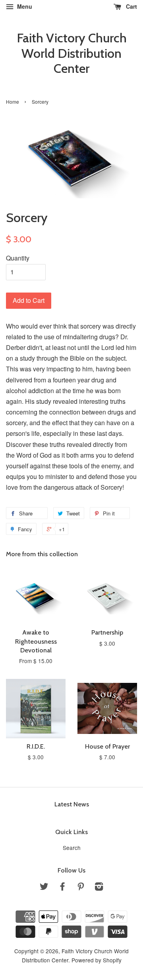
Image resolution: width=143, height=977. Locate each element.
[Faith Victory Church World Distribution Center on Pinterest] (80, 887)
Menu (23, 6)
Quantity (17, 257)
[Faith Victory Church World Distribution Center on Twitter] (44, 887)
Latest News (71, 804)
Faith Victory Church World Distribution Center (72, 53)
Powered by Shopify (97, 960)
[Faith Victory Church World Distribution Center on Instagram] (99, 887)
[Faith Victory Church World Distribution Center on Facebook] (62, 887)
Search (72, 848)
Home (12, 101)
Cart (130, 6)
